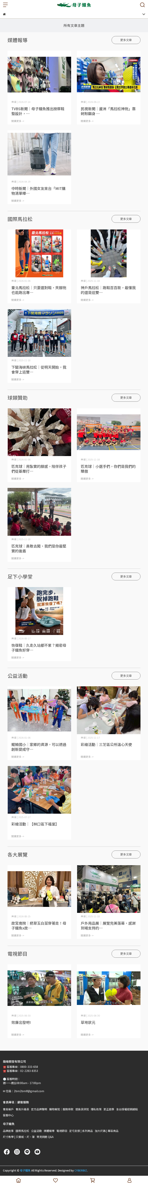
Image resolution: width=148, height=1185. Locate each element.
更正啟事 (108, 1109)
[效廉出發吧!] (39, 988)
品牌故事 (8, 1131)
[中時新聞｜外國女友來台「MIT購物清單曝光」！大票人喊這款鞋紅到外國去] (39, 154)
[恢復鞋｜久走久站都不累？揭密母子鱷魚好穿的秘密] (39, 611)
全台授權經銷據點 (127, 1109)
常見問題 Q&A (45, 1137)
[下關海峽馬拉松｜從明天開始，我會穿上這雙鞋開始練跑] (39, 333)
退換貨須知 (82, 1109)
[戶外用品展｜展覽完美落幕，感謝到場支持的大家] (108, 889)
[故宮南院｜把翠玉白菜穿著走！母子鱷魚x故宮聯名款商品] (39, 889)
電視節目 (61, 1131)
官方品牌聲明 (39, 1109)
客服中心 (8, 1115)
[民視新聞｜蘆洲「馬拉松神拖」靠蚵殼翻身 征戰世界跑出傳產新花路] (108, 75)
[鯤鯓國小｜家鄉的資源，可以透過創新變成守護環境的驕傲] (39, 710)
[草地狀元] (108, 988)
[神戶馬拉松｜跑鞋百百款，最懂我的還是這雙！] (108, 253)
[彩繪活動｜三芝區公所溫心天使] (108, 710)
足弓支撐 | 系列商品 (81, 1131)
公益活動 (36, 1131)
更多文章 (126, 40)
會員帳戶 (8, 1109)
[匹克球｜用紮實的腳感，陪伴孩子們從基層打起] (39, 432)
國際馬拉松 (22, 1131)
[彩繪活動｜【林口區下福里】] (39, 790)
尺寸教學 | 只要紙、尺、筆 (19, 1137)
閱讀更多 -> (17, 121)
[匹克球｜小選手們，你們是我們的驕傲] (108, 432)
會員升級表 (22, 1109)
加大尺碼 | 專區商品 (107, 1131)
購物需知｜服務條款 (61, 1109)
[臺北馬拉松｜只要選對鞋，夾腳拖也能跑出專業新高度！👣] (39, 253)
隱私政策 (96, 1109)
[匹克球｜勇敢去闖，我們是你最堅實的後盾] (39, 512)
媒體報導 (49, 1131)
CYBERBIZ (80, 1170)
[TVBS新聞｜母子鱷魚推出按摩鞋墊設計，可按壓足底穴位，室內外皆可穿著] (39, 75)
